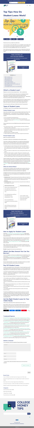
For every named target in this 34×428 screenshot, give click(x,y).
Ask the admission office (7, 389)
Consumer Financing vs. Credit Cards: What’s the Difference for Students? (16, 383)
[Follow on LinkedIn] (17, 419)
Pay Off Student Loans (8, 85)
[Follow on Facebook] (16, 419)
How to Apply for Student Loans (10, 82)
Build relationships (6, 391)
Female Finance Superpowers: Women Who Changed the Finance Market (17, 324)
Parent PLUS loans (16, 119)
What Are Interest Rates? (9, 81)
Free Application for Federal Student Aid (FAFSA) (15, 233)
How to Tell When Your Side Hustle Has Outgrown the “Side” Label (14, 376)
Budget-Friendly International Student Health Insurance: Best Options (15, 385)
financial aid (27, 240)
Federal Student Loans (8, 79)
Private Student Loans (8, 80)
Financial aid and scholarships (8, 394)
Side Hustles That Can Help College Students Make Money (13, 381)
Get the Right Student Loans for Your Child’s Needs (13, 86)
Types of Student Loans (8, 78)
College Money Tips (6, 393)
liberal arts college (18, 241)
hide (14, 75)
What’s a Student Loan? (8, 77)
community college (11, 241)
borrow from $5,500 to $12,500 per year (15, 256)
